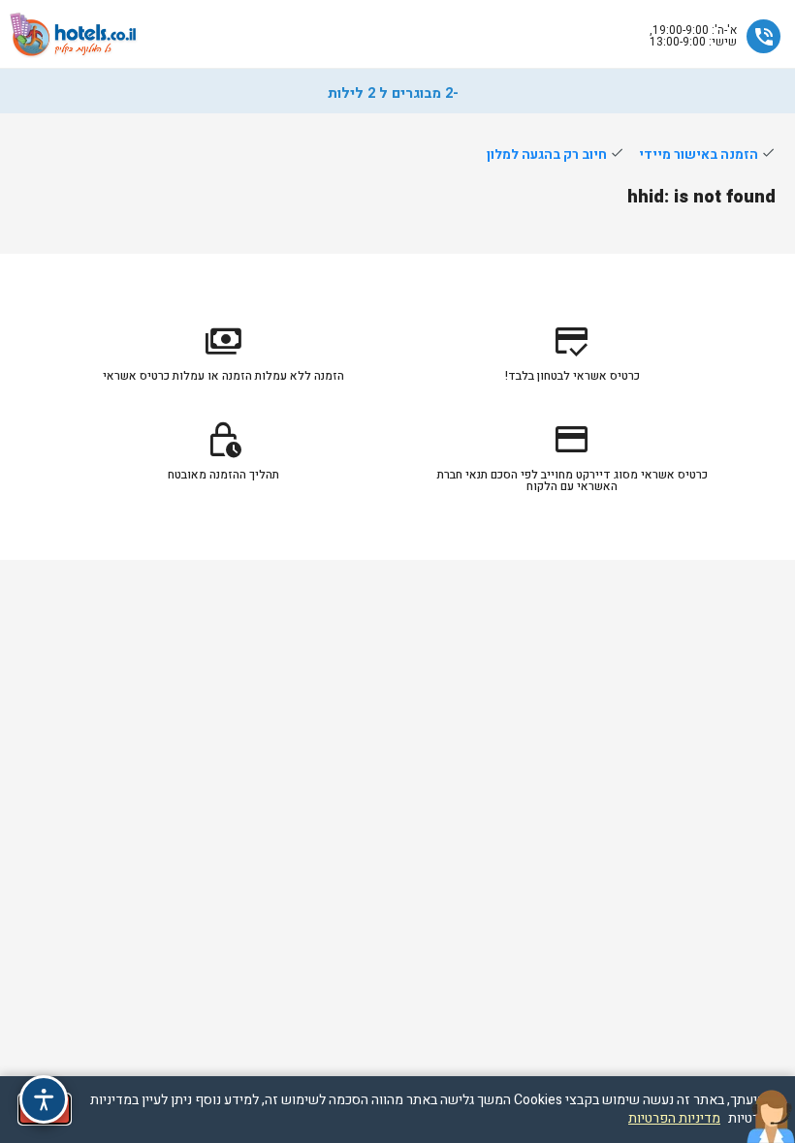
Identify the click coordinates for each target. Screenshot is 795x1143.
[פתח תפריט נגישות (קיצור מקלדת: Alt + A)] (43, 1099)
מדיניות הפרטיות (674, 1118)
